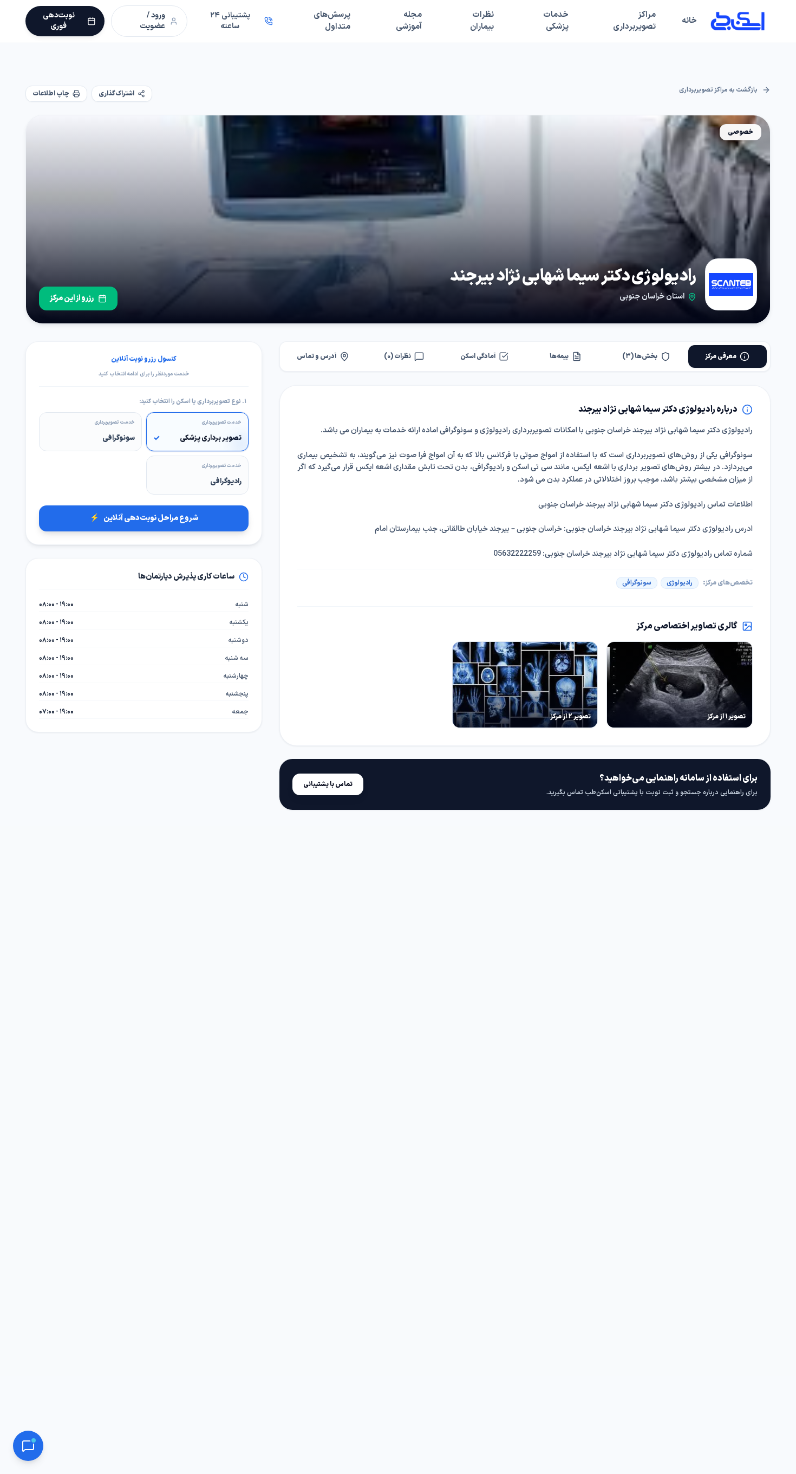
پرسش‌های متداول (332, 21)
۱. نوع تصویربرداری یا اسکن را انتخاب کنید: (192, 402)
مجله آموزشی (409, 21)
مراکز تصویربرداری (634, 21)
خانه (689, 21)
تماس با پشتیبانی (328, 784)
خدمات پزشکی (556, 21)
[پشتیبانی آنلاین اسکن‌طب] (28, 1446)
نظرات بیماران (482, 21)
